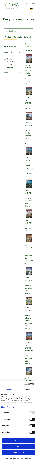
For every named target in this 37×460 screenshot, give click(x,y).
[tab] (10, 37)
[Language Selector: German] (32, 9)
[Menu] (33, 4)
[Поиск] (26, 4)
